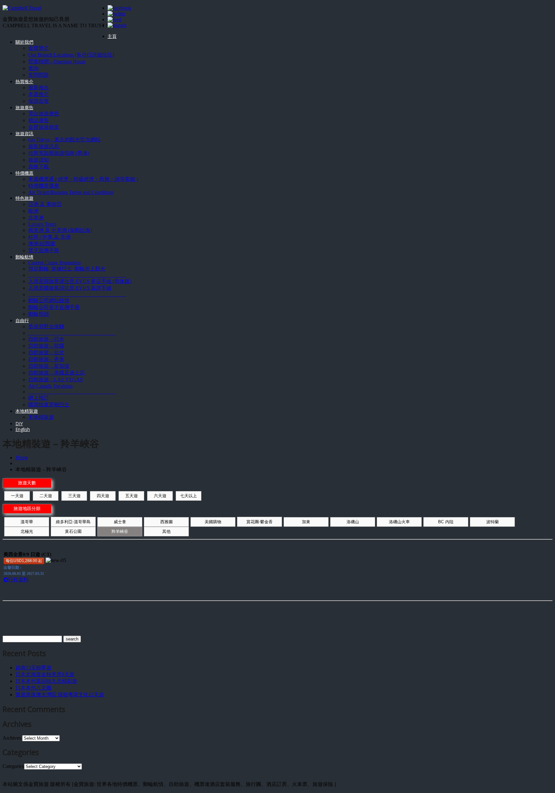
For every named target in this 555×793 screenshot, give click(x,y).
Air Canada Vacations (50, 386)
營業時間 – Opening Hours (56, 61)
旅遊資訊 (24, 133)
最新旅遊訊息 (43, 146)
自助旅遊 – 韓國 (46, 345)
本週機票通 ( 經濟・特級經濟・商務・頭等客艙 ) (83, 179)
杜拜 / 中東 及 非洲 (49, 237)
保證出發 (38, 101)
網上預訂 (38, 398)
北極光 (27, 531)
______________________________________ (77, 275)
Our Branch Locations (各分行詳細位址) (71, 54)
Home (21, 457)
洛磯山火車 (399, 521)
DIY (19, 423)
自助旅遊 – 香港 (46, 359)
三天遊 (74, 495)
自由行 (22, 320)
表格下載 (38, 166)
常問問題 (38, 75)
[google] (117, 25)
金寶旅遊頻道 (43, 127)
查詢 (33, 68)
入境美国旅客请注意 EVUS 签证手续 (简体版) (79, 281)
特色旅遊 (24, 198)
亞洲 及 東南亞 (45, 204)
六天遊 (160, 495)
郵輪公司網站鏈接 (48, 300)
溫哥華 (27, 521)
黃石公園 (73, 531)
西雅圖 (166, 521)
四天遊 (103, 495)
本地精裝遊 (26, 411)
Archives (12, 738)
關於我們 (24, 42)
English (22, 429)
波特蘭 (492, 521)
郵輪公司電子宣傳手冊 (54, 307)
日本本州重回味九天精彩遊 (46, 681)
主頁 (112, 36)
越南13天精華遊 (33, 667)
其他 (166, 531)
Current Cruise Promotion (54, 262)
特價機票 (24, 173)
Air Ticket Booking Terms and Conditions (71, 192)
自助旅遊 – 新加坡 (48, 366)
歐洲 (33, 211)
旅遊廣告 (24, 107)
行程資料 (18, 579)
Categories (13, 766)
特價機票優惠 (43, 186)
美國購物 (213, 521)
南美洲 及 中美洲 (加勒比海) (60, 230)
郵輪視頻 (38, 314)
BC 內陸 (446, 521)
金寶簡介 (38, 48)
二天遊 (46, 495)
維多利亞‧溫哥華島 (73, 521)
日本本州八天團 (33, 688)
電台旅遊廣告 (43, 113)
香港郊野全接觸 (46, 326)
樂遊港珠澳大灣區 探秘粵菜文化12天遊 (59, 694)
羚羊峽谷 (119, 531)
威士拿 (120, 521)
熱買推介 (24, 81)
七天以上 (188, 495)
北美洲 (36, 217)
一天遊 (17, 495)
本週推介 (38, 94)
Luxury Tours (42, 224)
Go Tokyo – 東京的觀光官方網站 (64, 139)
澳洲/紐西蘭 (41, 243)
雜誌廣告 (38, 120)
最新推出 (38, 87)
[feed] (114, 19)
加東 (306, 521)
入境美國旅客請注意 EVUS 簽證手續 (69, 288)
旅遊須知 (38, 160)
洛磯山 (353, 521)
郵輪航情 (24, 257)
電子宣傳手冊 (43, 250)
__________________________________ (72, 333)
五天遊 (131, 495)
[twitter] (117, 13)
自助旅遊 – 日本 (46, 339)
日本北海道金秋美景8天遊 (45, 674)
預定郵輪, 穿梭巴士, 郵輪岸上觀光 (66, 268)
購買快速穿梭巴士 (48, 404)
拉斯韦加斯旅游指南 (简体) (58, 153)
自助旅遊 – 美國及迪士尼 (56, 372)
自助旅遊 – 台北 (46, 352)
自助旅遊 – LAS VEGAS (55, 379)
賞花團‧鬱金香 (259, 521)
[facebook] (119, 8)
